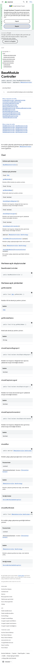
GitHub (3, 604)
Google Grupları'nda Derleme (8, 623)
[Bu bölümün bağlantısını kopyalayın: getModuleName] (15, 318)
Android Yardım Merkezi (7, 632)
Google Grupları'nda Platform (8, 621)
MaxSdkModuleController (9, 108)
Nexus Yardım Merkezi (6, 637)
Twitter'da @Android (6, 611)
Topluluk (14, 653)
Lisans (28, 653)
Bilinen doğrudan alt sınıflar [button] (17, 108)
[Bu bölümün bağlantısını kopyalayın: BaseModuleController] (19, 268)
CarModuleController (19, 100)
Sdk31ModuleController (21, 127)
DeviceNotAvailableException (12, 499)
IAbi (8, 175)
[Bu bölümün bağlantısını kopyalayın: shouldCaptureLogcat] (18, 380)
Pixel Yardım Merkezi (6, 635)
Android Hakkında (5, 653)
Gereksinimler (4, 591)
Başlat (17, 26)
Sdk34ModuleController (9, 130)
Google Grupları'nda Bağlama (8, 626)
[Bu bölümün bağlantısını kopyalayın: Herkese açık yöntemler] (24, 283)
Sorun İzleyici (4, 647)
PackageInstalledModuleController (11, 113)
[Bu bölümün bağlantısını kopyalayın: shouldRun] (10, 444)
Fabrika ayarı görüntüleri (7, 599)
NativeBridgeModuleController (10, 111)
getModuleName (7, 190)
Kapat (17, 21)
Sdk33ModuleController (21, 129)
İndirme (3, 594)
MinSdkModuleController (9, 109)
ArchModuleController (8, 100)
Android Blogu (4, 616)
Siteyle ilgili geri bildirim (13, 656)
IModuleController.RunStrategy (18, 234)
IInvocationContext (16, 238)
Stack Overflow (5, 645)
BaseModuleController (9, 165)
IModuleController (26, 82)
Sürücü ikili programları (7, 601)
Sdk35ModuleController (21, 130)
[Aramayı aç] (24, 2)
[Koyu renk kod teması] (32, 273)
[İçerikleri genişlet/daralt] (10, 52)
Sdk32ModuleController (9, 129)
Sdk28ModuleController (9, 126)
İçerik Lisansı (21, 575)
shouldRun (6, 238)
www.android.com (6, 640)
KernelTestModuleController (10, 105)
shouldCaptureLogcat (9, 213)
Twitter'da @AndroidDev (7, 613)
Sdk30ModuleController (9, 127)
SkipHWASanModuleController (10, 116)
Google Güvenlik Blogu (7, 618)
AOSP (2, 47)
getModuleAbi (7, 179)
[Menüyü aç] (2, 2)
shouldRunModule (8, 249)
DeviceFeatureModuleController (11, 103)
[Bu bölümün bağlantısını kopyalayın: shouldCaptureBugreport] (21, 348)
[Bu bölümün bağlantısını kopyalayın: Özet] (7, 155)
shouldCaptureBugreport (10, 201)
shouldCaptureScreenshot (11, 226)
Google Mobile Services (7, 642)
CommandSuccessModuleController (12, 102)
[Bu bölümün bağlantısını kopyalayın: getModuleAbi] (13, 288)
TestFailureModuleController (10, 117)
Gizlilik (3, 656)
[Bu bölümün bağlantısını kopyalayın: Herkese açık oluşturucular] (27, 264)
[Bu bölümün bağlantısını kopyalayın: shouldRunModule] (15, 508)
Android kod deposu (6, 589)
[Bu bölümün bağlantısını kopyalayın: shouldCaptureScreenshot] (21, 412)
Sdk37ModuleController (21, 132)
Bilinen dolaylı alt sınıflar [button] (15, 128)
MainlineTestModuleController (10, 106)
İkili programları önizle (6, 596)
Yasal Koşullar (21, 653)
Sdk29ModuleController (21, 126)
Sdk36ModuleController (9, 132)
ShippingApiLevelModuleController (11, 114)
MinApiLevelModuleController (23, 108)
